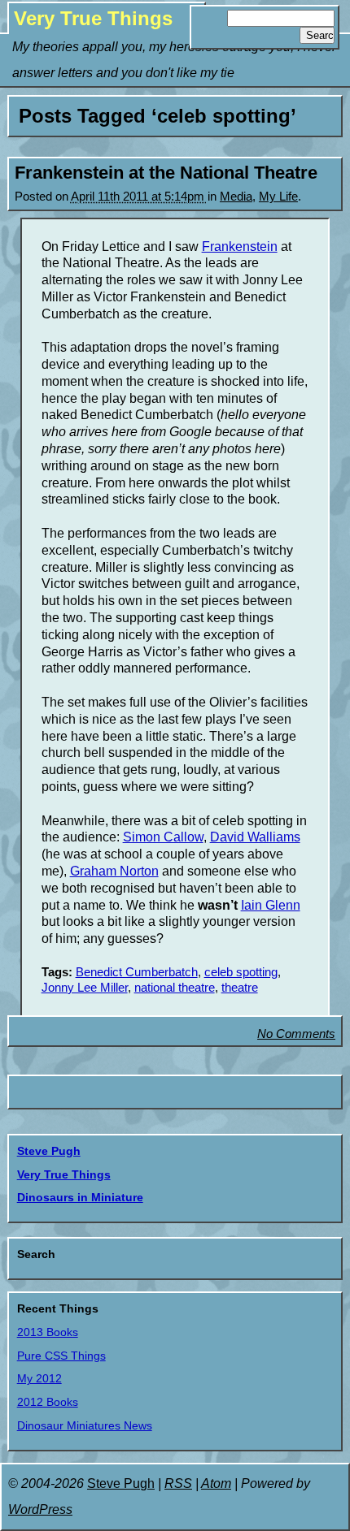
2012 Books (47, 1401)
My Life (278, 196)
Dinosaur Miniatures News (84, 1425)
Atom (216, 1483)
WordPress (40, 1509)
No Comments (296, 1033)
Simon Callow (163, 837)
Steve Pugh (49, 1150)
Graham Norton (114, 871)
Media (236, 196)
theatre (239, 987)
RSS (178, 1483)
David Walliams (255, 837)
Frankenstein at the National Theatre (166, 172)
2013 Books (47, 1332)
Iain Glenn (270, 905)
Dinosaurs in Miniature (80, 1197)
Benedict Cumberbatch (137, 972)
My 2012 (39, 1378)
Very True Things (93, 18)
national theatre (174, 987)
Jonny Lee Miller (85, 987)
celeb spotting (241, 972)
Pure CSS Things (61, 1355)
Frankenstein (240, 246)
